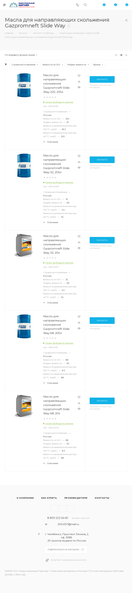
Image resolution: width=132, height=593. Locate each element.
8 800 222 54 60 (57, 518)
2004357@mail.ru (68, 524)
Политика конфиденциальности (68, 560)
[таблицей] (126, 55)
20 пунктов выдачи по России (66, 540)
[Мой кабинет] (92, 5)
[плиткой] (116, 55)
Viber (62, 508)
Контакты (102, 498)
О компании (25, 498)
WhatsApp (71, 508)
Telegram (54, 508)
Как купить (49, 498)
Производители (75, 498)
